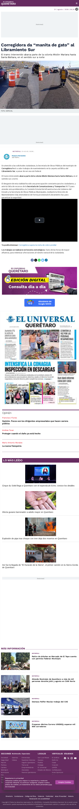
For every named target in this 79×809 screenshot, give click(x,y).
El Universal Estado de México (44, 769)
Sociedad (4, 757)
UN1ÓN (54, 767)
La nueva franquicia (11, 446)
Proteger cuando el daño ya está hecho (21, 433)
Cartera (3, 767)
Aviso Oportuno (57, 772)
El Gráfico (55, 757)
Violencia (41, 796)
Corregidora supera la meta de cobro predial (37, 245)
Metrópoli (17, 151)
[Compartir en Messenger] (42, 260)
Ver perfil (15, 157)
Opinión (6, 413)
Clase (54, 762)
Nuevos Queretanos (29, 772)
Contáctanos (18, 796)
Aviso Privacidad (60, 796)
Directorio (9, 796)
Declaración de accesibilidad (39, 799)
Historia (70, 796)
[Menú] (76, 3)
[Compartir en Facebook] (32, 260)
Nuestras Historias (28, 760)
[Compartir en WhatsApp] (39, 260)
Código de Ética (30, 796)
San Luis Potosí (43, 757)
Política (3, 765)
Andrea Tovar (8, 430)
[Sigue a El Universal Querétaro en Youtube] (76, 758)
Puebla (40, 762)
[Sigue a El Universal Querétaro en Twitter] (69, 758)
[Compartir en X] (35, 260)
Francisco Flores (9, 418)
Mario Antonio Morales (12, 443)
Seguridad (4, 760)
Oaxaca (40, 760)
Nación (3, 762)
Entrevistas (26, 757)
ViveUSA (55, 765)
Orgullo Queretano (28, 762)
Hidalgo (40, 765)
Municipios (5, 772)
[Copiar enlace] (46, 260)
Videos (14, 760)
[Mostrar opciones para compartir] (76, 9)
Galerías (15, 757)
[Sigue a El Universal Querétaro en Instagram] (72, 758)
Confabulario (56, 770)
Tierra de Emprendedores (28, 766)
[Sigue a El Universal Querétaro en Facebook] (65, 758)
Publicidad (49, 796)
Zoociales (25, 770)
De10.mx (55, 760)
